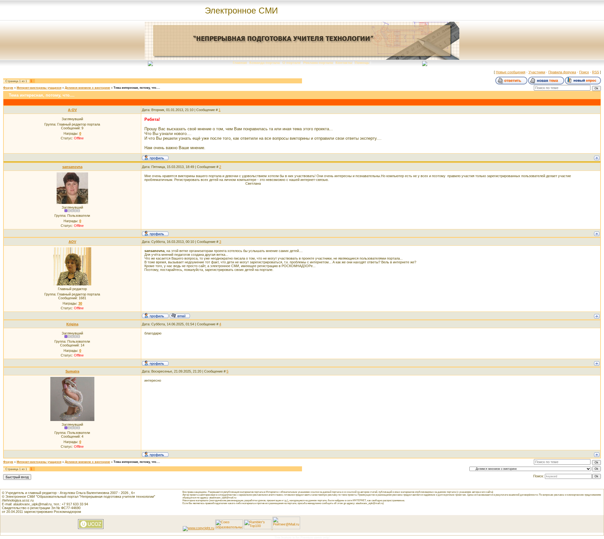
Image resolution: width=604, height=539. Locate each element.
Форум (8, 87)
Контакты (344, 63)
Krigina (72, 324)
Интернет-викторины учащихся (39, 87)
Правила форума (562, 72)
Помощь (362, 63)
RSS (595, 72)
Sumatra (72, 371)
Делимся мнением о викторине (87, 87)
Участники (536, 72)
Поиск (584, 72)
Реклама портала (318, 63)
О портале (291, 63)
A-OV (72, 110)
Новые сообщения (510, 72)
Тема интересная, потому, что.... (137, 87)
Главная (240, 63)
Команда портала (264, 63)
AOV (72, 242)
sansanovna (72, 167)
